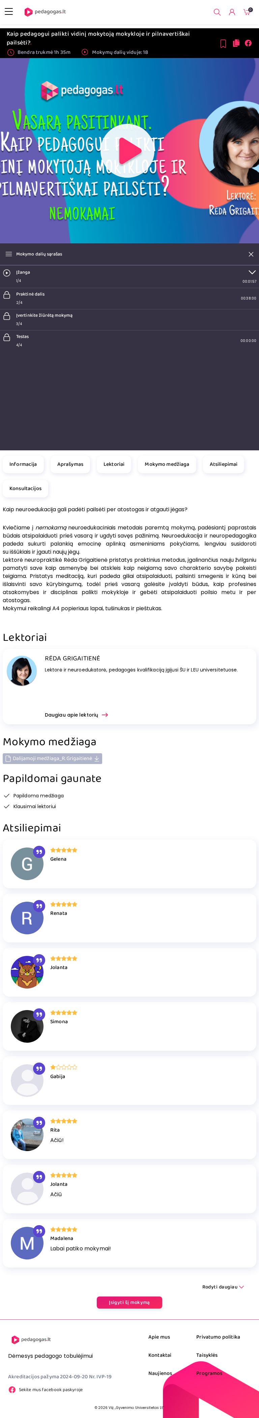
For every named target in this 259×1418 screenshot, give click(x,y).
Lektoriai (114, 464)
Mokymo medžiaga (167, 464)
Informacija (23, 464)
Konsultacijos (25, 488)
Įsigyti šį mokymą (129, 1303)
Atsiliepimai (224, 464)
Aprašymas (70, 464)
